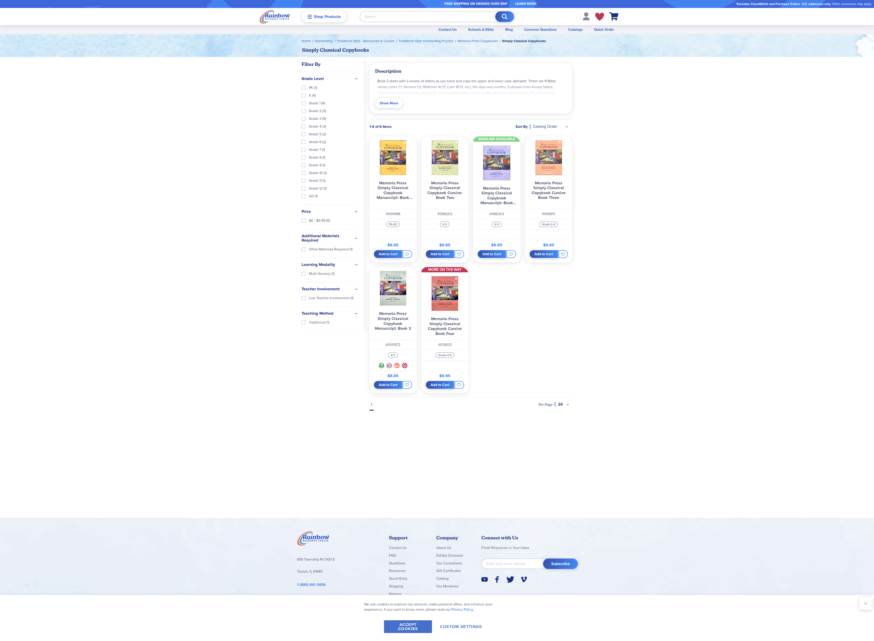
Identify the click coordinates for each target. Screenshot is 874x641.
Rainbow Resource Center (313, 539)
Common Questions (540, 29)
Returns (395, 594)
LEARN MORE (526, 3)
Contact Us (448, 29)
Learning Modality (318, 265)
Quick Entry (398, 578)
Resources (397, 570)
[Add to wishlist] (407, 254)
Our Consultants (449, 563)
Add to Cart (388, 254)
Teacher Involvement (321, 289)
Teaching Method (317, 313)
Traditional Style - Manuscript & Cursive (365, 41)
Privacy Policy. (462, 609)
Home (306, 41)
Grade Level (313, 79)
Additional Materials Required (320, 238)
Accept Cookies (408, 627)
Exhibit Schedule (449, 555)
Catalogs (575, 29)
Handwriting (324, 41)
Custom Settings (461, 627)
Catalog (442, 578)
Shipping (396, 586)
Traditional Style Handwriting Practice (426, 41)
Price (306, 211)
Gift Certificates (448, 570)
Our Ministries (447, 586)
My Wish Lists (599, 16)
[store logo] (274, 16)
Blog (509, 29)
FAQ (392, 555)
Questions (397, 563)
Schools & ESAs (481, 29)
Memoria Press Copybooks (477, 41)
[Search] (504, 16)
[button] (586, 16)
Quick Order (604, 29)
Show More (389, 103)
